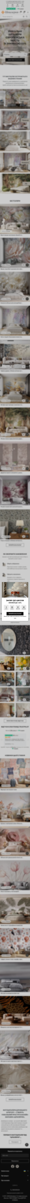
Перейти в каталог (15, 613)
